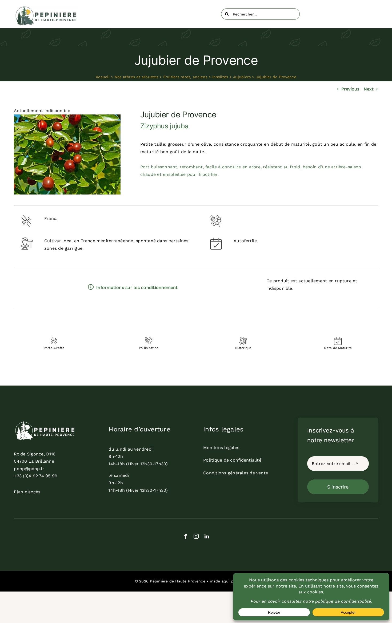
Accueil (103, 77)
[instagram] (196, 536)
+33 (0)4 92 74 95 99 (35, 475)
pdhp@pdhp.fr (29, 468)
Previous (350, 89)
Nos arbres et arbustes (136, 77)
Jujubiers (242, 77)
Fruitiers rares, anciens (185, 77)
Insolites (220, 77)
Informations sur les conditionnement (137, 287)
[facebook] (185, 536)
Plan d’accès (27, 491)
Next (369, 89)
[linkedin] (206, 536)
